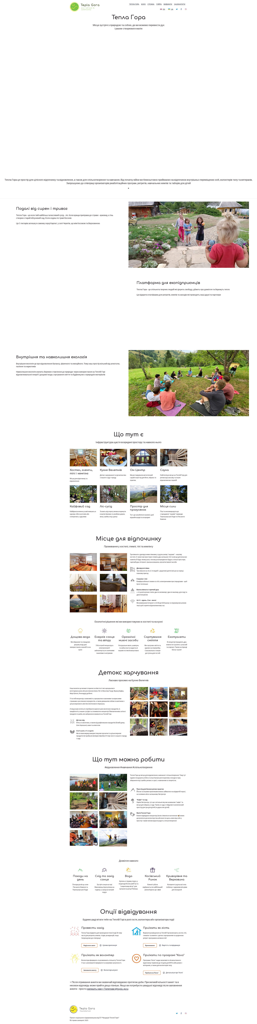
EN (164, 9)
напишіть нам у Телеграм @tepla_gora (107, 988)
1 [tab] (128, 188)
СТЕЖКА (151, 4)
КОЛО (143, 4)
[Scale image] (83, 562)
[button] (176, 9)
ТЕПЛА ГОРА (134, 4)
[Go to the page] (82, 1009)
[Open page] (161, 9)
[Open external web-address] (85, 7)
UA (172, 9)
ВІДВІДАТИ (168, 4)
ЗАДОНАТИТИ (179, 4)
